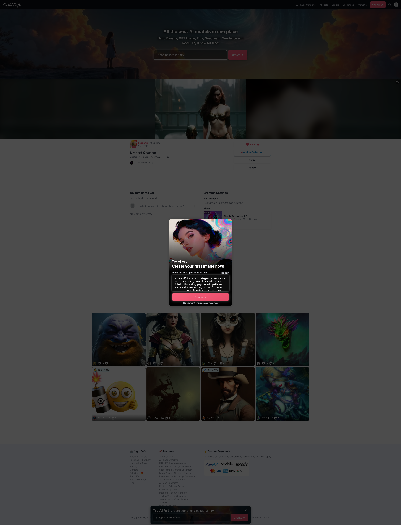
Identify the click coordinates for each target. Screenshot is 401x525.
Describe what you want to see (189, 272)
